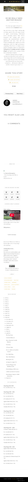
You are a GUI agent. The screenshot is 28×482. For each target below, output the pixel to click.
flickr (13, 286)
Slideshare (6, 194)
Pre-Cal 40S (6, 387)
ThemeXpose (13, 478)
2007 (6, 313)
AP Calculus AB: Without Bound (11, 456)
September (9, 325)
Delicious (12, 199)
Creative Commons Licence (11, 270)
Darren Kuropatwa (16, 101)
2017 (6, 298)
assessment (14, 282)
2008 (6, 311)
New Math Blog (9, 354)
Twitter (11, 194)
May (7, 331)
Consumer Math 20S (8, 429)
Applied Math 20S (8, 448)
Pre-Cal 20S (6, 393)
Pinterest (6, 199)
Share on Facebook (14, 76)
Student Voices (7, 282)
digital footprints (15, 284)
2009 (6, 309)
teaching (13, 289)
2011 (6, 305)
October (8, 323)
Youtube (17, 199)
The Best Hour (9, 335)
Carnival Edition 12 (10, 337)
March (7, 378)
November (8, 321)
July (7, 329)
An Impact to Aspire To (11, 362)
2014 (6, 301)
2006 (6, 315)
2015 (6, 299)
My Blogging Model (8, 280)
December (8, 319)
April (7, 333)
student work (7, 289)
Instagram (18, 194)
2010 (6, 307)
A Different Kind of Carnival (12, 371)
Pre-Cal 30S (6, 396)
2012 (6, 303)
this (21, 25)
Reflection (16, 280)
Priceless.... (8, 344)
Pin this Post (14, 82)
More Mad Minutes (10, 357)
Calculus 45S (6, 406)
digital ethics (7, 284)
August (7, 327)
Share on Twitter (15, 79)
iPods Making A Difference (12, 369)
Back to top (21, 480)
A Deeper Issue (9, 347)
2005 (6, 317)
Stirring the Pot (9, 359)
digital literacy (7, 286)
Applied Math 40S (8, 401)
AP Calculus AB (7, 399)
